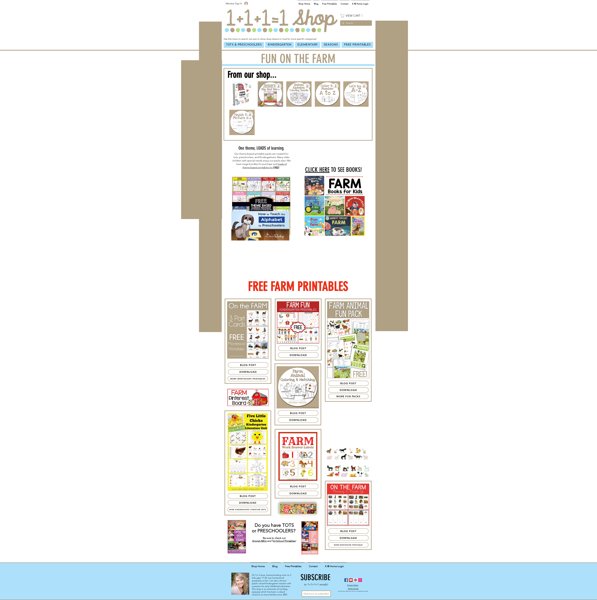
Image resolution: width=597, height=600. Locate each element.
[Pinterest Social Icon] (355, 580)
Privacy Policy (353, 585)
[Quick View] (242, 94)
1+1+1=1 (256, 591)
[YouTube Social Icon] (351, 580)
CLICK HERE (317, 169)
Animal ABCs (259, 540)
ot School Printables (284, 540)
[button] (356, 16)
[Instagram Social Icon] (360, 580)
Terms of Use (353, 588)
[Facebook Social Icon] (346, 580)
